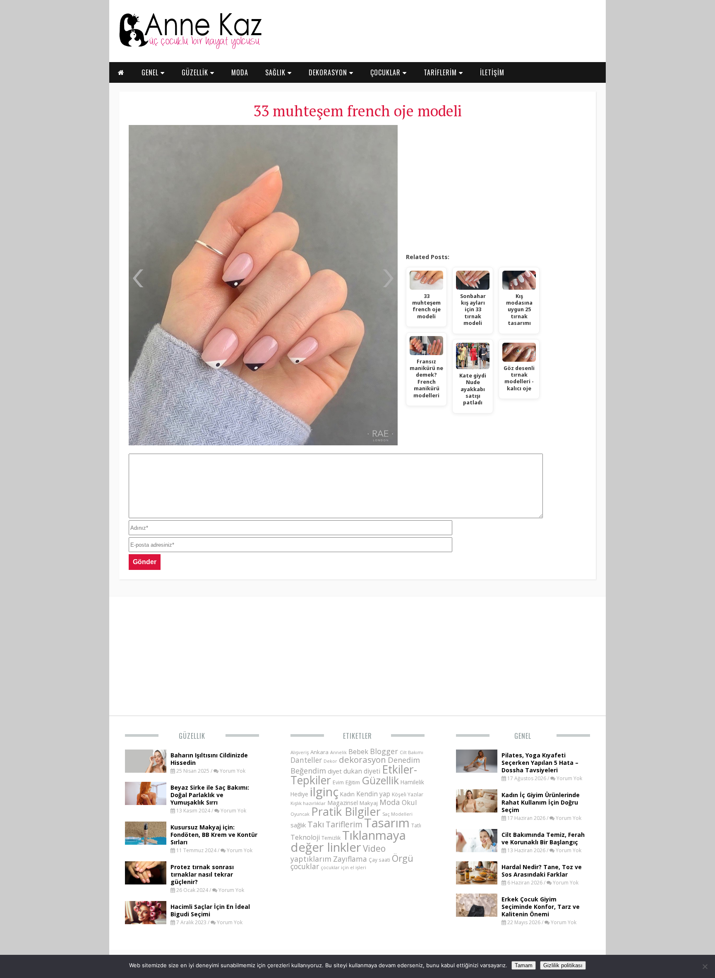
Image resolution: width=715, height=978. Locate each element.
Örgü (402, 858)
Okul (409, 802)
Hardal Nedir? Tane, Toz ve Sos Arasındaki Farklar (541, 870)
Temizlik (331, 837)
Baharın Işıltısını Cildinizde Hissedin (209, 759)
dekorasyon (362, 759)
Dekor (330, 761)
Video (374, 848)
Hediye (299, 794)
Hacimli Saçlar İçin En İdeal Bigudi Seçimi (210, 910)
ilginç (324, 791)
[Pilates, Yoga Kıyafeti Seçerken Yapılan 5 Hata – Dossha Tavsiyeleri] (476, 770)
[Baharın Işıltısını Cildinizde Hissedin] (145, 770)
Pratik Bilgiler (346, 811)
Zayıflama (350, 859)
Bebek (358, 751)
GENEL (151, 72)
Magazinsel (342, 803)
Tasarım (387, 823)
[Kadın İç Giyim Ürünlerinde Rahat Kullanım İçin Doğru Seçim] (476, 810)
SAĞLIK (276, 72)
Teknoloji (305, 837)
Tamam (524, 965)
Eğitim (353, 782)
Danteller (306, 760)
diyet (335, 771)
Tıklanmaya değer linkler (348, 841)
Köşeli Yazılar (407, 794)
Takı (315, 824)
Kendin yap (373, 793)
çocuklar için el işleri (343, 867)
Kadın (347, 794)
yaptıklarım (310, 859)
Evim (338, 782)
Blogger (384, 751)
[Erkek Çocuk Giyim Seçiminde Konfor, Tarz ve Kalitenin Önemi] (476, 914)
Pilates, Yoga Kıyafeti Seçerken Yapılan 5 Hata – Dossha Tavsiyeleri (539, 762)
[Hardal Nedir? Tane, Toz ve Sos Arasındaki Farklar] (476, 882)
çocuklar (304, 866)
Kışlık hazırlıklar (308, 803)
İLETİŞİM (492, 72)
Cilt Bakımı (411, 752)
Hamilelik (412, 782)
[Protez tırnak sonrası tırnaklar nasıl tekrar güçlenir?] (145, 882)
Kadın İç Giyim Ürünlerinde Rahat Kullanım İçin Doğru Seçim (540, 802)
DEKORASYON (329, 72)
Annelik (338, 752)
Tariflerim (344, 824)
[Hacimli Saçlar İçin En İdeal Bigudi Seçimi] (145, 921)
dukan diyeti (361, 771)
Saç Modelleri (397, 814)
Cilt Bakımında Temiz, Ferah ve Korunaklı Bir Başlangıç (543, 838)
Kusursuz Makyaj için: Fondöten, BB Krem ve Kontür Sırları (213, 834)
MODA (239, 72)
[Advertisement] (496, 186)
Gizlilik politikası (563, 965)
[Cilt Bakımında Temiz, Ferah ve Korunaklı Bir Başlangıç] (476, 849)
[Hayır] (705, 966)
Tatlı (416, 825)
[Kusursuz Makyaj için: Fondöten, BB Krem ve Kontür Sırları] (145, 842)
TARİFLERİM (441, 72)
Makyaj (369, 803)
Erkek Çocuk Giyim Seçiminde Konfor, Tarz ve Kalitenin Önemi (540, 906)
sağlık (298, 825)
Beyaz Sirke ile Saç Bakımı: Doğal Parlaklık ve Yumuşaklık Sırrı (209, 794)
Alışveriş (299, 752)
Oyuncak (300, 814)
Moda (389, 802)
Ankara (319, 752)
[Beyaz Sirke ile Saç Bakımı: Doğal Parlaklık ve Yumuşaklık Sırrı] (145, 802)
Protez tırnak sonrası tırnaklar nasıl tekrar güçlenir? (202, 874)
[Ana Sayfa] (190, 47)
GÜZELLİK (196, 72)
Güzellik (192, 736)
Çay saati (379, 859)
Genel (522, 736)
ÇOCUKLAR (386, 72)
